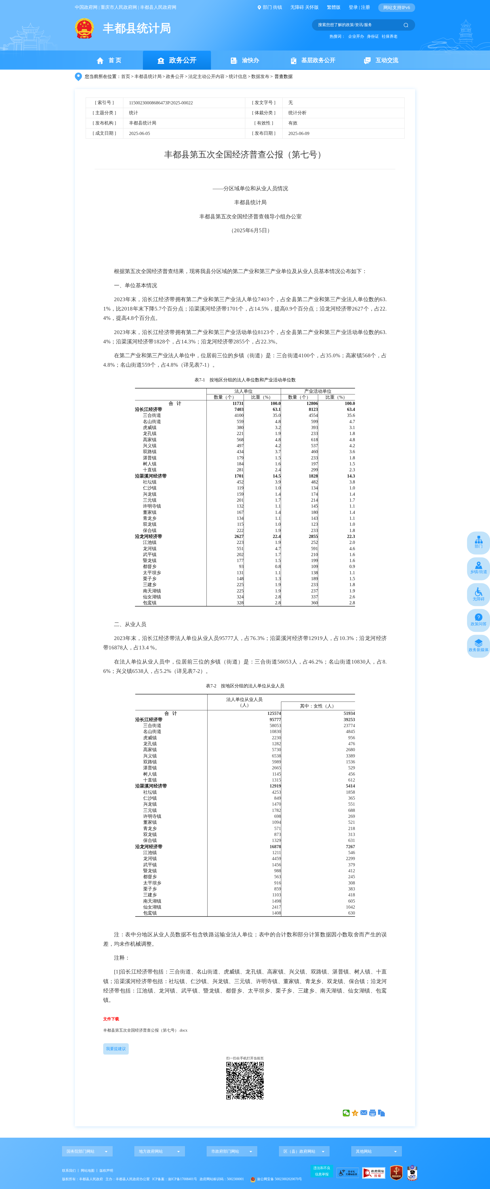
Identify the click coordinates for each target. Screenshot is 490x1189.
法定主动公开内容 (206, 76)
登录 (353, 7)
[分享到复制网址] (381, 1113)
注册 (365, 7)
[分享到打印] (372, 1113)
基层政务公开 (318, 60)
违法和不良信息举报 (321, 1171)
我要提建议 (116, 1049)
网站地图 (87, 1171)
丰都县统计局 (148, 76)
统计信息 (238, 76)
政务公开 (183, 60)
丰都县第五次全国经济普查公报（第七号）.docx (145, 1030)
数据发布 (260, 76)
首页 (125, 76)
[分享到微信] (346, 1113)
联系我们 (69, 1171)
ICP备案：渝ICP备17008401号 (174, 1179)
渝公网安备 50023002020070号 (279, 1179)
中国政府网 (86, 7)
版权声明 (106, 1171)
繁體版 (334, 7)
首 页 (115, 60)
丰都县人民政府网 (158, 7)
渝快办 (250, 60)
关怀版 (312, 7)
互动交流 (387, 60)
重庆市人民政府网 (119, 7)
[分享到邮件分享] (364, 1113)
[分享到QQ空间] (355, 1113)
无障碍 (297, 7)
